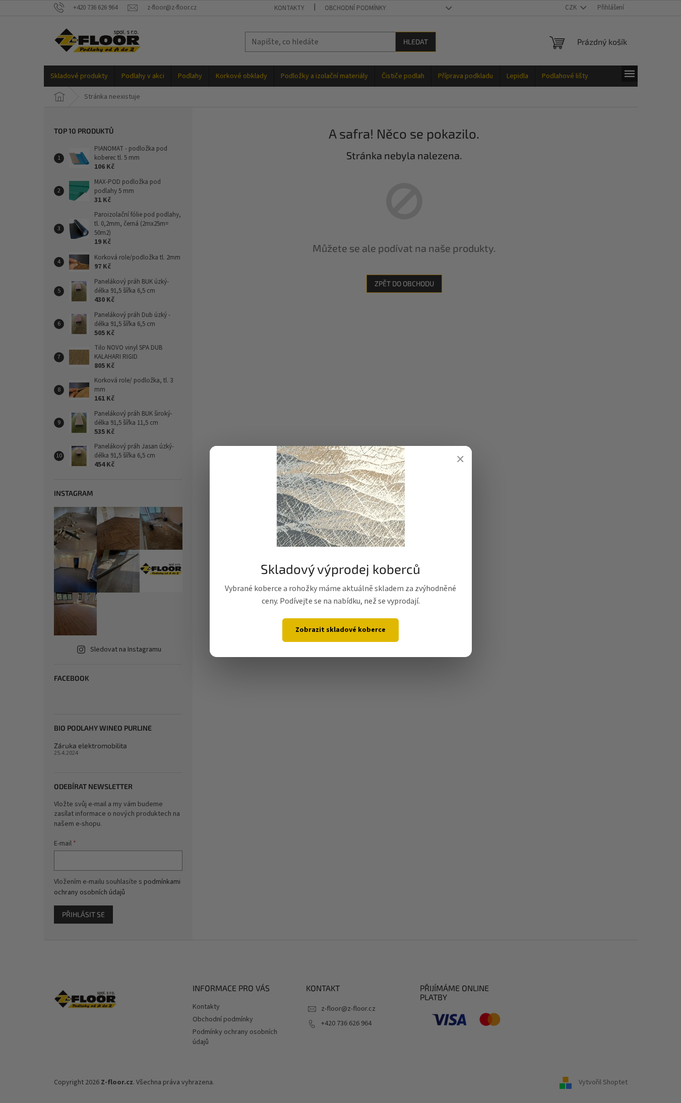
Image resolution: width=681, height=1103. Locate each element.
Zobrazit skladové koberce (340, 630)
